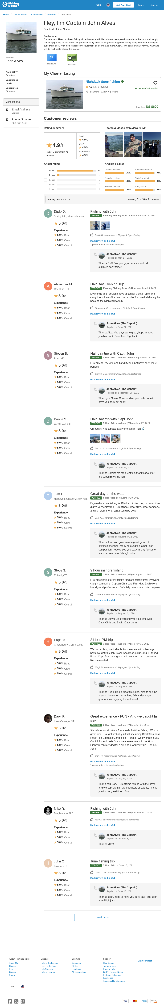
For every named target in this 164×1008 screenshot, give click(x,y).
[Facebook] (10, 1002)
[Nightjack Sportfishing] (64, 94)
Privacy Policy (110, 969)
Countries (76, 963)
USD (98, 5)
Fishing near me (48, 972)
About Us (13, 963)
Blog (11, 969)
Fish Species (47, 969)
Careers (12, 966)
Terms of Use (109, 966)
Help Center (108, 963)
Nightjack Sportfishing (103, 81)
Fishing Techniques (49, 963)
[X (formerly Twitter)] (16, 1002)
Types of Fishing (48, 966)
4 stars (52, 175)
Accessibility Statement (114, 981)
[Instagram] (22, 1002)
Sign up (154, 5)
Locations (76, 969)
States (75, 966)
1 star (51, 189)
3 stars (52, 180)
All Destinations (79, 972)
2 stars (52, 184)
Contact (12, 972)
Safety (12, 975)
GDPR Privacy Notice (113, 972)
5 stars (52, 170)
